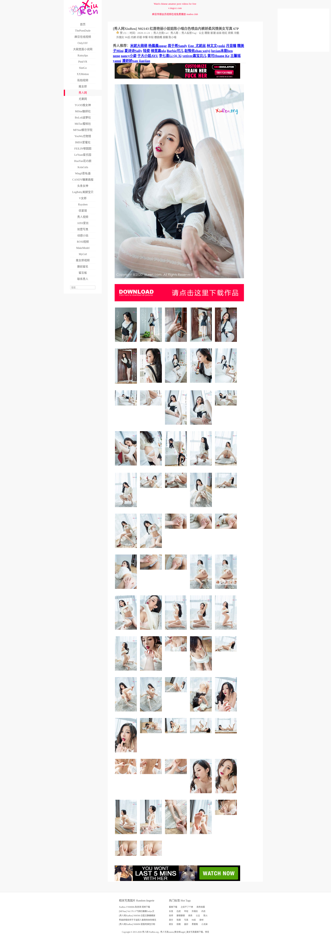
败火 (205, 915)
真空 (171, 920)
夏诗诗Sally (133, 51)
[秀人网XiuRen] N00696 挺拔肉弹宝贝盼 (137, 924)
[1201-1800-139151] (201, 672)
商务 (190, 915)
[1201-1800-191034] (226, 343)
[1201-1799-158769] (151, 631)
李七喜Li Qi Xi (170, 56)
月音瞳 (231, 46)
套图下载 (173, 907)
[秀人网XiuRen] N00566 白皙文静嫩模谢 (137, 915)
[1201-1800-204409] (201, 508)
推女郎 (177, 932)
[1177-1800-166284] (176, 467)
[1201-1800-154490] (226, 712)
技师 (171, 915)
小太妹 (204, 924)
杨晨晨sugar (157, 46)
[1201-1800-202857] (201, 712)
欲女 (171, 924)
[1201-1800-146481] (151, 549)
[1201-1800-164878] (126, 672)
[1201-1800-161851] (176, 835)
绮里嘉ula (158, 51)
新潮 (213, 33)
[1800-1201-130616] (151, 571)
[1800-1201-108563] (201, 530)
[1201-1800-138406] (126, 590)
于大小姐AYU (147, 56)
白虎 (179, 911)
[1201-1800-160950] (151, 466)
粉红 (224, 33)
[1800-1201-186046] (226, 406)
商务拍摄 (201, 907)
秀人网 (174, 33)
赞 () (123, 33)
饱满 (179, 920)
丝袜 (219, 33)
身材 (201, 920)
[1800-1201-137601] (201, 734)
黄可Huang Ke (218, 56)
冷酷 (236, 33)
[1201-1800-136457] (176, 343)
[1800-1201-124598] (126, 857)
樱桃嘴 (158, 37)
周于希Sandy (177, 46)
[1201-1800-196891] (151, 384)
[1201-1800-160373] (126, 343)
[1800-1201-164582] (176, 693)
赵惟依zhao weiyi (197, 51)
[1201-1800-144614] (201, 466)
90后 (127, 37)
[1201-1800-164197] (201, 590)
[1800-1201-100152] (151, 775)
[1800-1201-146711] (176, 734)
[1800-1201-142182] (176, 489)
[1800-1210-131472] (226, 734)
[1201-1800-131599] (126, 466)
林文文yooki (216, 46)
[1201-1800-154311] (126, 631)
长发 (171, 911)
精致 (207, 33)
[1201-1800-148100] (226, 794)
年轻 (151, 37)
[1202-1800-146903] (226, 384)
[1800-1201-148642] (176, 775)
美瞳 (165, 37)
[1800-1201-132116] (176, 571)
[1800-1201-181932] (151, 734)
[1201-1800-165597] (201, 384)
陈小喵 (172, 37)
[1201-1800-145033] (176, 631)
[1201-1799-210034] (201, 343)
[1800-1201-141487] (126, 406)
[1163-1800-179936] (126, 385)
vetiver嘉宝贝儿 (194, 56)
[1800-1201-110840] (151, 406)
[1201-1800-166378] (126, 549)
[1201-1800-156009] (126, 835)
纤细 (139, 37)
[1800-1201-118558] (176, 530)
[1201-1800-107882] (201, 835)
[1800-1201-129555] (226, 652)
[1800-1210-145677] (226, 489)
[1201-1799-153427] (126, 508)
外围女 (120, 37)
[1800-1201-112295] (126, 775)
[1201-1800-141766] (226, 466)
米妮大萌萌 (138, 46)
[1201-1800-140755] (201, 631)
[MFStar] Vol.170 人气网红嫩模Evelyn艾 (136, 911)
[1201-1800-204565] (126, 712)
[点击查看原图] (179, 279)
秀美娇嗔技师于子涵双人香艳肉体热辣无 (137, 920)
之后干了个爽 (187, 907)
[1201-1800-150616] (201, 426)
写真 (186, 920)
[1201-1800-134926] (151, 672)
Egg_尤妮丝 (197, 46)
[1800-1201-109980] (226, 530)
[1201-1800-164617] (126, 753)
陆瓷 (146, 51)
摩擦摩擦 (181, 915)
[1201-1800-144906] (151, 835)
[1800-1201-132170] (226, 816)
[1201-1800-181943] (151, 343)
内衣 (203, 911)
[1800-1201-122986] (176, 652)
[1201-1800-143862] (176, 426)
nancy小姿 (129, 56)
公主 (201, 33)
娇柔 (230, 33)
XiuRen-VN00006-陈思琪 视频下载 (134, 907)
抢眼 (179, 924)
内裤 (133, 37)
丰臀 (145, 37)
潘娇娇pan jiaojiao (136, 61)
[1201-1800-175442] (176, 384)
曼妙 (186, 924)
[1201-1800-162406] (201, 794)
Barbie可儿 (175, 51)
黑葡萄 (195, 924)
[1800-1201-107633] (151, 857)
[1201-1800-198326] (151, 712)
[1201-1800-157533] (226, 590)
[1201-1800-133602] (226, 631)
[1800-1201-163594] (151, 489)
